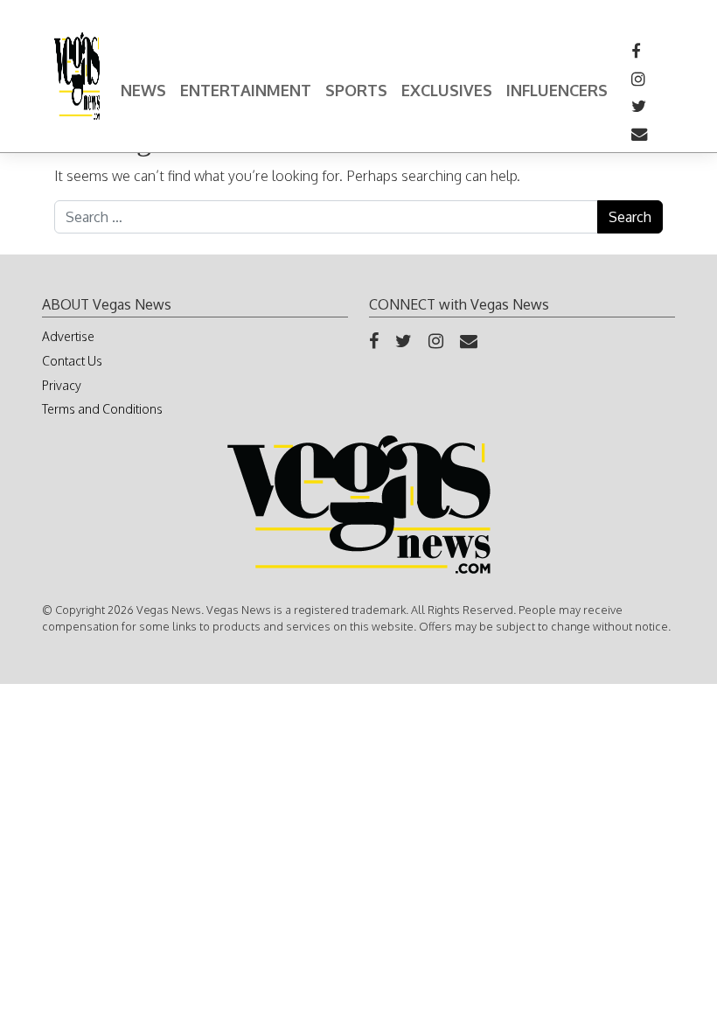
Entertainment (245, 90)
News (143, 90)
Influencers (557, 90)
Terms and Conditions (102, 408)
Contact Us (72, 360)
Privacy (61, 385)
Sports (356, 90)
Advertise (68, 336)
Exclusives (446, 90)
